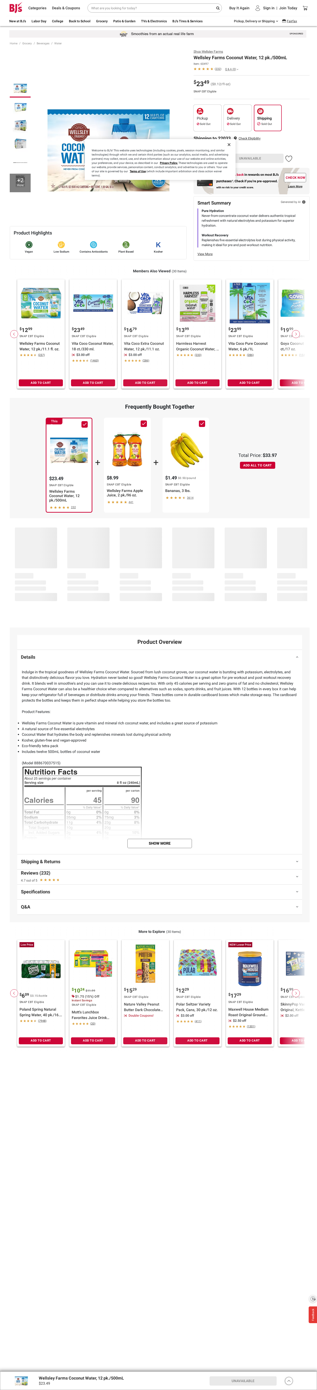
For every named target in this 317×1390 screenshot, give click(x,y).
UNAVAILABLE (250, 158)
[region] (160, 159)
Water (58, 43)
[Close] (229, 145)
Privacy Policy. (169, 163)
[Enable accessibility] (313, 1299)
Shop (208, 51)
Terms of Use (138, 171)
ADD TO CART (41, 382)
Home (13, 43)
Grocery (27, 43)
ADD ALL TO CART (257, 465)
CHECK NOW (295, 177)
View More (205, 254)
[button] (250, 138)
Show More (160, 843)
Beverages (43, 43)
